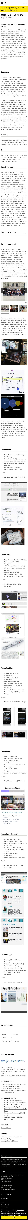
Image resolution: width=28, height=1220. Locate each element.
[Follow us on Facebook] (3, 1194)
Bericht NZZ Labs (6, 1128)
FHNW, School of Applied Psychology (15, 1103)
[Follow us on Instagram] (1, 1194)
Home (2, 1202)
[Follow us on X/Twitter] (6, 1194)
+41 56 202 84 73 (6, 1187)
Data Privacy (20, 1210)
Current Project (5, 1204)
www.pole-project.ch (7, 1092)
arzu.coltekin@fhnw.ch (10, 1189)
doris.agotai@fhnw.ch (15, 1137)
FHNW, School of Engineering (13, 1100)
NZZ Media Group (6, 1067)
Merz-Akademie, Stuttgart (12, 1107)
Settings (24, 1211)
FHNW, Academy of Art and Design (14, 1105)
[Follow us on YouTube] (10, 1194)
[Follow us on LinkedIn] (8, 1194)
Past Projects (4, 1206)
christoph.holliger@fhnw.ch (9, 1141)
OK (14, 1217)
